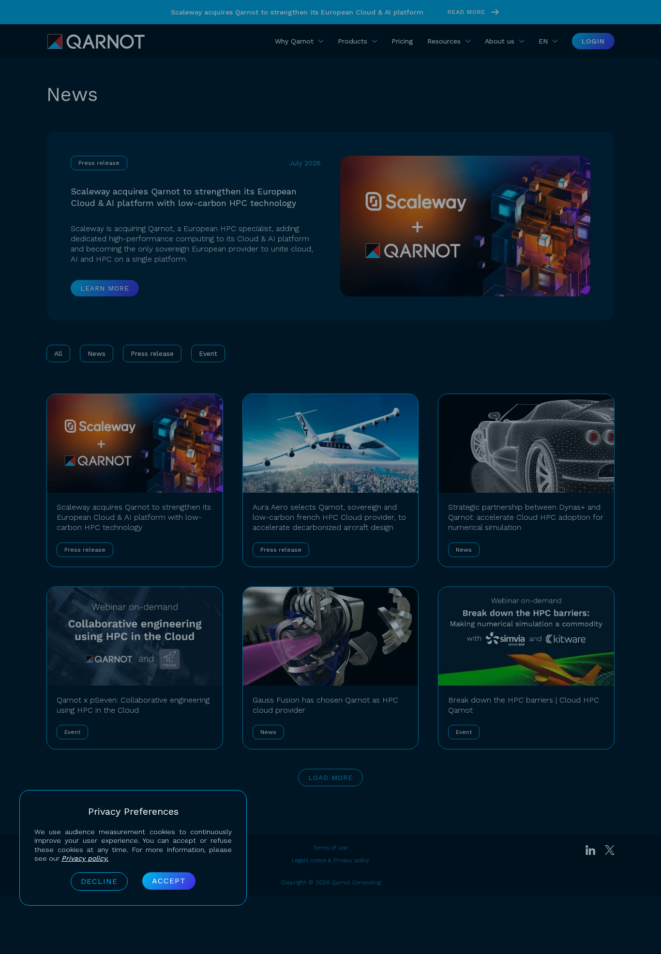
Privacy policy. (84, 858)
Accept (169, 880)
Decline (99, 881)
